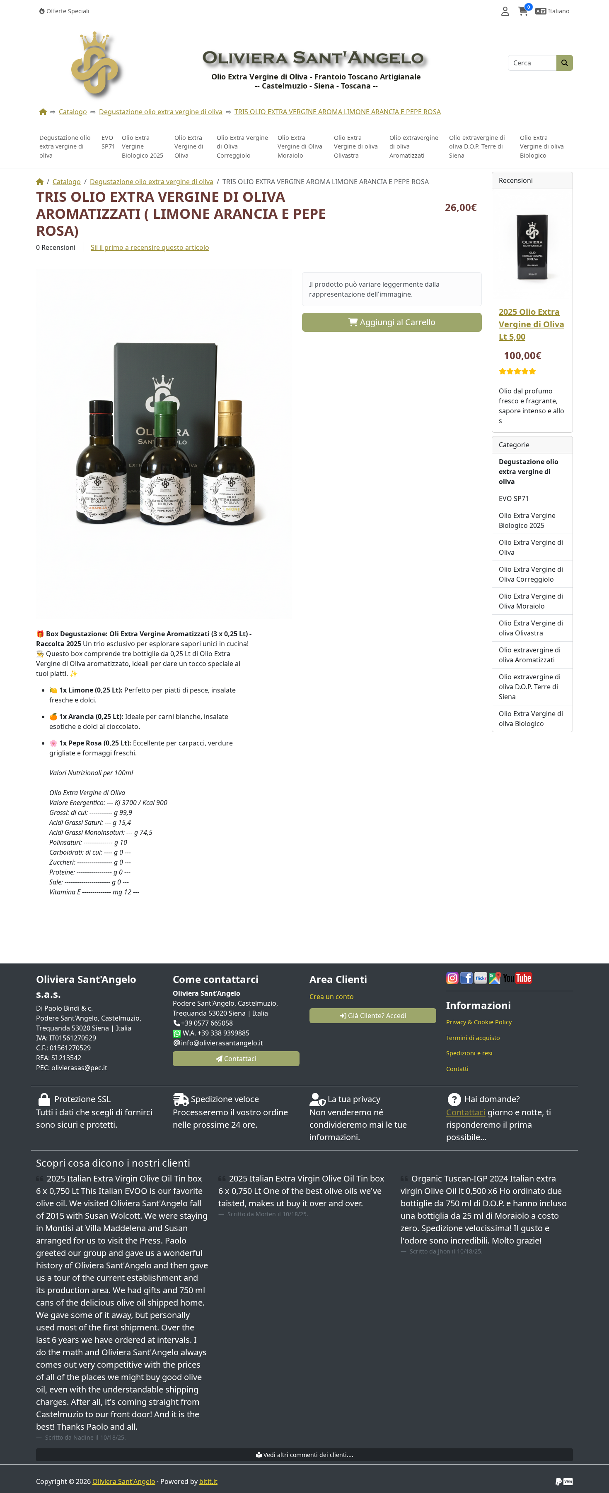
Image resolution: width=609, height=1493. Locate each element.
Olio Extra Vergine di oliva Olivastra (356, 146)
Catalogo (73, 111)
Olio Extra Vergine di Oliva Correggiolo (242, 146)
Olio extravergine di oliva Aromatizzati (413, 146)
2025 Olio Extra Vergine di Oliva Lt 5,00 (531, 324)
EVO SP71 (108, 142)
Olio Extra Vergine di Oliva (188, 146)
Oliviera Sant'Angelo (123, 1481)
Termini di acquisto (473, 1038)
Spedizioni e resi (469, 1053)
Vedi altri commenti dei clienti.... (307, 1455)
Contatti (457, 1069)
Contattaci (466, 1112)
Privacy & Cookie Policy (479, 1022)
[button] (505, 11)
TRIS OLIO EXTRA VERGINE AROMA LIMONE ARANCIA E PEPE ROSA (337, 111)
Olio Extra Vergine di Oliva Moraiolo (300, 146)
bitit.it (208, 1481)
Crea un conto (331, 996)
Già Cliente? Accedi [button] (376, 1015)
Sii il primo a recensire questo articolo (150, 247)
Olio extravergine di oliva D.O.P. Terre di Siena (477, 146)
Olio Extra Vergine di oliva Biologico (542, 146)
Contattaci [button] (239, 1058)
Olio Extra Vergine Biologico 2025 (142, 146)
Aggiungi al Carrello (396, 322)
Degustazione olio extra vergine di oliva (160, 111)
